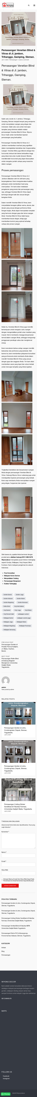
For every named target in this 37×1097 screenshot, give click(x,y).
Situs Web (5, 870)
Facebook (6, 1076)
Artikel (4, 947)
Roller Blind (7, 606)
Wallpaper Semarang (9, 629)
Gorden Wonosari (23, 602)
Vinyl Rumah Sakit (9, 614)
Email (4, 861)
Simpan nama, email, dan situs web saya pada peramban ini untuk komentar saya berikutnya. (18, 880)
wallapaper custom (23, 614)
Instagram (6, 1078)
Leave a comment (23, 60)
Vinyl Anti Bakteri (19, 606)
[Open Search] (29, 5)
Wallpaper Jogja (8, 622)
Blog (3, 951)
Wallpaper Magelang (9, 626)
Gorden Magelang (9, 602)
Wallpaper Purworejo (25, 626)
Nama (4, 852)
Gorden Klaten (21, 598)
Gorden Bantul (8, 594)
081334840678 (6, 998)
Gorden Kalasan (8, 598)
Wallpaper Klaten (21, 622)
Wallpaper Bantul (8, 618)
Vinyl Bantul (7, 610)
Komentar (5, 832)
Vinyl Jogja (17, 610)
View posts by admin (8, 689)
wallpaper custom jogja (23, 618)
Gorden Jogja (19, 594)
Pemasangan (13, 60)
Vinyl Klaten (28, 610)
